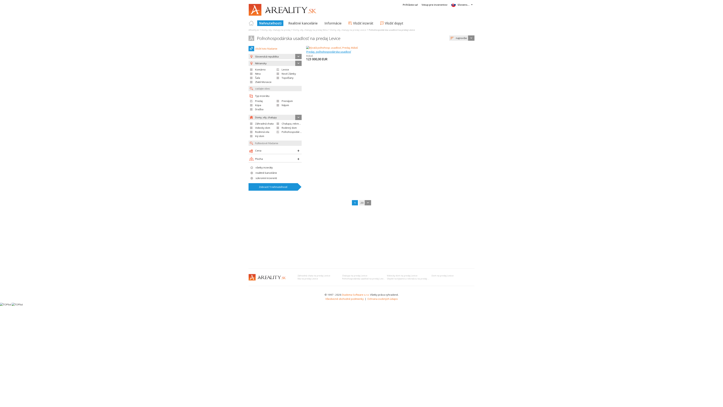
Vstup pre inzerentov (434, 4)
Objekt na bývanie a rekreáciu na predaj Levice (410, 278)
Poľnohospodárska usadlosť (298, 132)
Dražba (259, 109)
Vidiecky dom (262, 127)
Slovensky (464, 4)
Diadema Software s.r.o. (355, 294)
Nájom (285, 105)
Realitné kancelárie (303, 23)
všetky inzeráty (264, 167)
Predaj (259, 101)
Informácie (333, 23)
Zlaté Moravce (263, 82)
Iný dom (259, 136)
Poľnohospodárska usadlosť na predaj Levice (298, 38)
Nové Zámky (289, 73)
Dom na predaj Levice (443, 275)
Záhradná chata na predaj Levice (313, 275)
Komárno (260, 69)
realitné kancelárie (266, 172)
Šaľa (257, 78)
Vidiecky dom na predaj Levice (402, 275)
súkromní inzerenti (266, 178)
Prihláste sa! (410, 4)
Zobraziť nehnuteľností (273, 187)
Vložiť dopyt (394, 23)
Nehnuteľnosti (270, 23)
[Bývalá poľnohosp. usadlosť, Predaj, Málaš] (332, 47)
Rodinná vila (262, 132)
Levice (285, 69)
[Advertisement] (361, 237)
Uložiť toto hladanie (266, 48)
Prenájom (287, 101)
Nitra (258, 73)
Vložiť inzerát (363, 23)
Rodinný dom (289, 127)
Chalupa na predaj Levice (354, 275)
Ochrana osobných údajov (382, 299)
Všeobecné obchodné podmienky (344, 299)
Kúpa (258, 105)
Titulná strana (251, 23)
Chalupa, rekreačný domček (298, 123)
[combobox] (461, 38)
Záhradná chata (264, 123)
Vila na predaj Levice (307, 278)
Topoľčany (288, 78)
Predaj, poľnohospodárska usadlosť (328, 52)
